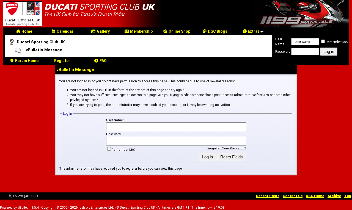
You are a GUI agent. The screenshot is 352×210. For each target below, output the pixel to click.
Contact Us (292, 196)
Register (62, 60)
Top (347, 196)
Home (26, 31)
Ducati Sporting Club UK (41, 42)
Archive (334, 196)
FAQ (103, 60)
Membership (141, 31)
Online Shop (179, 31)
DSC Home (315, 196)
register (131, 168)
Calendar (64, 31)
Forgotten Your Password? (226, 148)
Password (282, 52)
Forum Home (26, 60)
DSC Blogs (217, 31)
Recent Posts (267, 196)
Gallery (103, 31)
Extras (253, 31)
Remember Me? (337, 42)
